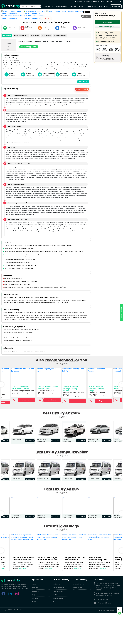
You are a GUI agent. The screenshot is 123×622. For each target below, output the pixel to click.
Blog (100, 6)
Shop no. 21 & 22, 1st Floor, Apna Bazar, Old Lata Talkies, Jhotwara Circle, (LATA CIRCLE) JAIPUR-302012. (108, 586)
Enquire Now (116, 6)
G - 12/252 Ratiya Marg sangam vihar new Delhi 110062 (107, 594)
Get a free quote (121, 312)
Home (97, 1)
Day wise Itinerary (21, 35)
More (106, 6)
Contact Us (35, 591)
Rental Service (91, 6)
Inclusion (35, 35)
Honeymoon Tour (58, 591)
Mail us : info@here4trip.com (107, 59)
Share (87, 12)
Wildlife (55, 595)
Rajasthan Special (58, 587)
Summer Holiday (58, 598)
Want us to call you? (106, 27)
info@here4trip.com (104, 603)
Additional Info (60, 35)
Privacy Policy (110, 610)
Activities (73, 6)
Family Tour (56, 584)
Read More (83, 81)
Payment (79, 1)
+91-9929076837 (102, 599)
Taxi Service (35, 602)
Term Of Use (101, 610)
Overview (8, 35)
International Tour (61, 6)
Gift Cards (82, 6)
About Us (88, 1)
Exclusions (47, 35)
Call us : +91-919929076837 (106, 58)
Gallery (86, 16)
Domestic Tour (48, 6)
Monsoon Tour (57, 602)
